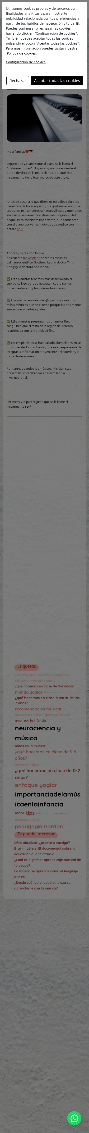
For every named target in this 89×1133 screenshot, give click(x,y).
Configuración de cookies (26, 62)
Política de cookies (21, 53)
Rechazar (17, 80)
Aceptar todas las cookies (57, 80)
